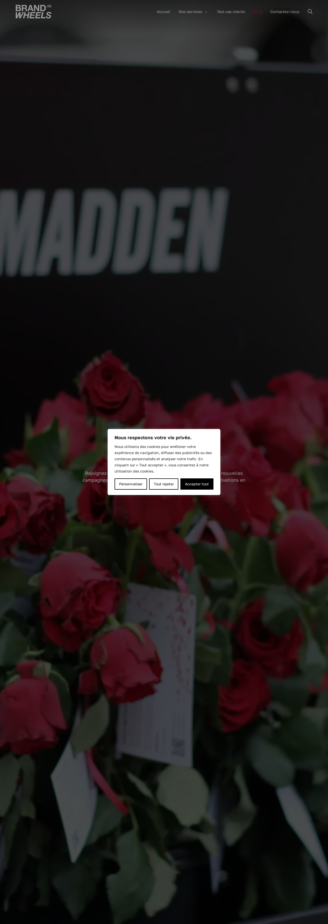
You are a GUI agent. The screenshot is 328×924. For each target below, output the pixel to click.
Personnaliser (130, 484)
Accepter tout (197, 484)
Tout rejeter (164, 484)
